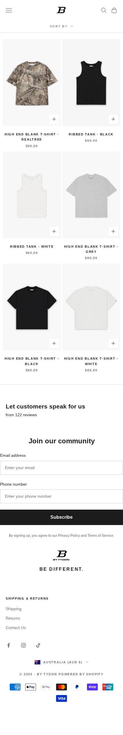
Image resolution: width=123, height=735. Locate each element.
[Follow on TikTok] (38, 645)
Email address (13, 455)
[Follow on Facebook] (8, 645)
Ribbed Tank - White (32, 246)
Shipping (13, 608)
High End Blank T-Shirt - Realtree (32, 137)
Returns (13, 618)
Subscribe (61, 517)
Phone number (13, 484)
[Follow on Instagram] (23, 645)
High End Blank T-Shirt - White (91, 361)
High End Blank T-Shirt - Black (32, 361)
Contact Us (16, 627)
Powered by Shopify (81, 674)
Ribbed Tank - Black (91, 134)
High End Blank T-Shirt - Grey (91, 249)
